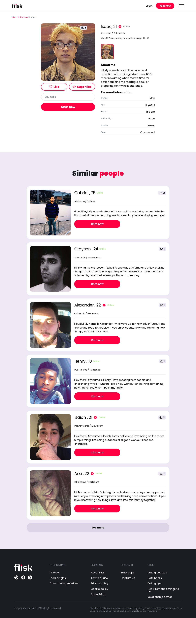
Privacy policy (99, 583)
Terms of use (99, 578)
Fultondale (23, 17)
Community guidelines (64, 583)
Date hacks (155, 578)
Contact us (128, 578)
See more (98, 527)
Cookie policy (99, 589)
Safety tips (127, 572)
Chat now (68, 107)
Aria (78, 473)
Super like (84, 87)
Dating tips (154, 583)
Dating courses (157, 572)
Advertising (98, 594)
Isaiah (80, 417)
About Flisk (97, 572)
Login (149, 5)
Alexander (84, 305)
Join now (165, 5)
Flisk (14, 17)
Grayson (83, 249)
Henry (80, 361)
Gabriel (81, 193)
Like (56, 87)
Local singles (58, 578)
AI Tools (55, 572)
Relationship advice (160, 597)
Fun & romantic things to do (163, 590)
